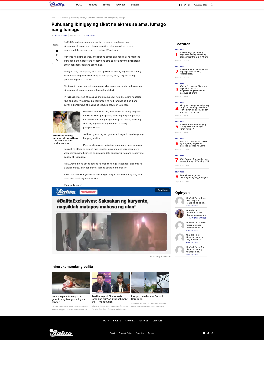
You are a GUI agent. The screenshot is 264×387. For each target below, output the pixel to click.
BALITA (79, 5)
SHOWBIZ (93, 5)
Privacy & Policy (125, 333)
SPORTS (106, 5)
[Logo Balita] (57, 5)
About (112, 333)
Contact (151, 333)
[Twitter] (57, 55)
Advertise (140, 333)
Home (54, 18)
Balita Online (61, 35)
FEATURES (120, 5)
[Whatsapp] (57, 60)
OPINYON (135, 5)
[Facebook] (57, 51)
